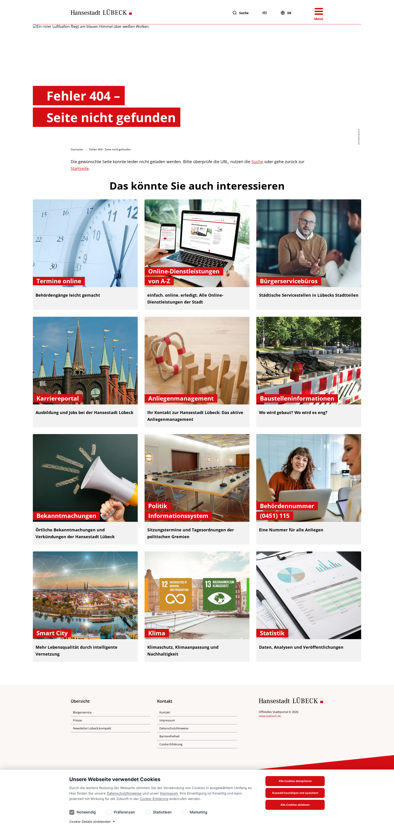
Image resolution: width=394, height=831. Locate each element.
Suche (244, 13)
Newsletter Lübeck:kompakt (92, 728)
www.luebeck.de (270, 716)
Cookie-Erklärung (154, 799)
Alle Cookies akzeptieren (295, 781)
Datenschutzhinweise (124, 793)
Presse (77, 720)
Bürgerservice (82, 712)
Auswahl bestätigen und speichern (295, 793)
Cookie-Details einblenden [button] (90, 821)
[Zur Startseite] (101, 12)
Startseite (77, 149)
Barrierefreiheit (169, 736)
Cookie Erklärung (170, 744)
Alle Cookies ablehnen (295, 804)
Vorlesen (264, 12)
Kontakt (164, 712)
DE (289, 13)
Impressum (169, 793)
